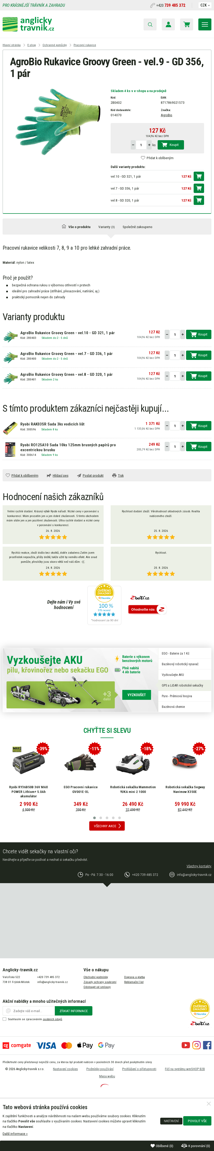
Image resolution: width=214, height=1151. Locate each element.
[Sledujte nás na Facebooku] (207, 1048)
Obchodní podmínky (96, 977)
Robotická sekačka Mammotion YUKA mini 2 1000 (133, 789)
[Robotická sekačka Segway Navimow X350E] (185, 763)
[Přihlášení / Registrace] (168, 24)
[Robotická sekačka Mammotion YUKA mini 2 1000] (133, 763)
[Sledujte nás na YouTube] (186, 1048)
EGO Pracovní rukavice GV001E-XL (81, 789)
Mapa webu (107, 1076)
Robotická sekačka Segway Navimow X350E (185, 789)
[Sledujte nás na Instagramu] (196, 1048)
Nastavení (171, 1121)
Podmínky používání (100, 1069)
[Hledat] (150, 24)
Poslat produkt (93, 475)
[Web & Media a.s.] (104, 1086)
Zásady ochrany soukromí (100, 982)
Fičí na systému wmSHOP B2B (185, 1069)
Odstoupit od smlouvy (97, 987)
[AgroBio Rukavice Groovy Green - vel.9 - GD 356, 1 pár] (57, 121)
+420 (170, 5)
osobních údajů (52, 1019)
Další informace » (15, 1133)
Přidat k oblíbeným (160, 158)
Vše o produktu (79, 227)
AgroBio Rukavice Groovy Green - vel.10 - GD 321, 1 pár (67, 333)
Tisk (121, 475)
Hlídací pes (60, 475)
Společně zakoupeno (137, 227)
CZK (203, 5)
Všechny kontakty (199, 866)
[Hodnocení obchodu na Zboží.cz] (147, 609)
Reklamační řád (134, 982)
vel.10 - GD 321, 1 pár (126, 176)
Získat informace (74, 1011)
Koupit (174, 145)
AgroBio (166, 115)
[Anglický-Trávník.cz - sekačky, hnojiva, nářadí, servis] (28, 30)
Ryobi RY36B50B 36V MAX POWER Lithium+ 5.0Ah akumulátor (28, 791)
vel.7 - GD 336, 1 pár (125, 188)
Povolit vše (197, 1121)
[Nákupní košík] (186, 24)
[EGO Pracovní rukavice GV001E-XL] (80, 763)
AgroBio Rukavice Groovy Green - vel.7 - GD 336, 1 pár (66, 353)
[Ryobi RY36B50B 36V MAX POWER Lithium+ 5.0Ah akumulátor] (28, 763)
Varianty (106, 227)
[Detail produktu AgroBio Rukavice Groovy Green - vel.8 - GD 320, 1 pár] (10, 378)
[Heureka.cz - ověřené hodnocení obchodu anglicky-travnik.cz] (104, 604)
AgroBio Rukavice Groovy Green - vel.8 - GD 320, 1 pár (66, 374)
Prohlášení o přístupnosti (139, 1069)
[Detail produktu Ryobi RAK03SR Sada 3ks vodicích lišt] (10, 428)
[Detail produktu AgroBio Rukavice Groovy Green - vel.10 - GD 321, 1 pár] (10, 336)
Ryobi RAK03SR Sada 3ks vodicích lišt (52, 424)
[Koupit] (199, 176)
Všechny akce (105, 826)
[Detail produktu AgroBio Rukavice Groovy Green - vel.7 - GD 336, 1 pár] (10, 357)
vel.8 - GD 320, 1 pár (125, 200)
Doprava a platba (134, 977)
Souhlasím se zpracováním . (35, 1019)
